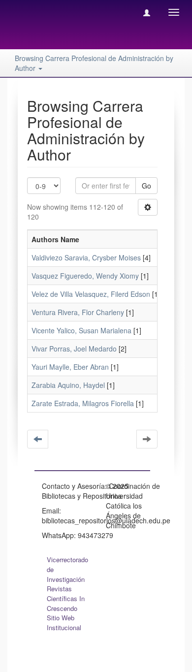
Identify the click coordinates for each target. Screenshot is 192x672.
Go (146, 186)
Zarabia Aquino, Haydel (68, 385)
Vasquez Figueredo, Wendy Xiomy (85, 276)
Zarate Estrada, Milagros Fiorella (83, 403)
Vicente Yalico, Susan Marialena (81, 330)
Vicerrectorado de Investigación (67, 569)
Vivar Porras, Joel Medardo (74, 348)
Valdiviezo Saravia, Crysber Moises (86, 257)
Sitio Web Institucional (64, 622)
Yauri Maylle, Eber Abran (70, 367)
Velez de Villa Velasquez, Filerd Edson (91, 294)
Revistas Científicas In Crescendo (66, 598)
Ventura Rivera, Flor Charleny (78, 312)
